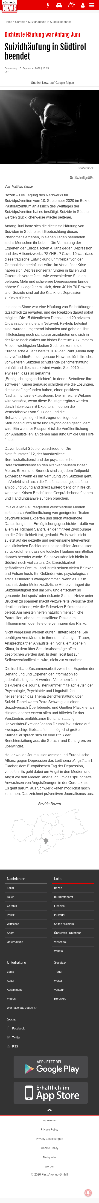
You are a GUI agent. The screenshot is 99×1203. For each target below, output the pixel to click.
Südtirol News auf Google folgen (52, 82)
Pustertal (59, 915)
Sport (10, 933)
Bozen (58, 888)
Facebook (18, 1028)
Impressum (49, 1120)
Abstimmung (15, 989)
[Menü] (94, 5)
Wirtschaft (13, 924)
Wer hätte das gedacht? (22, 1007)
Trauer (58, 971)
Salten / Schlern (64, 924)
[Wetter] (71, 5)
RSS (15, 1046)
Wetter (58, 980)
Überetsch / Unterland (68, 933)
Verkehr (59, 989)
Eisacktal (59, 906)
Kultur (10, 980)
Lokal (10, 888)
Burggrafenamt (63, 897)
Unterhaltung (15, 942)
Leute (10, 971)
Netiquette (49, 1157)
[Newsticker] (48, 5)
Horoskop (60, 998)
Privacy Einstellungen (49, 1138)
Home (8, 22)
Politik (11, 915)
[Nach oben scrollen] (49, 1110)
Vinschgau (60, 942)
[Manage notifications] (88, 1193)
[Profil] (83, 5)
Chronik (20, 22)
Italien (11, 897)
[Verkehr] (59, 5)
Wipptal (59, 951)
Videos (11, 998)
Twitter (16, 1037)
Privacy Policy (49, 1129)
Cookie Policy (49, 1148)
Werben (50, 1166)
